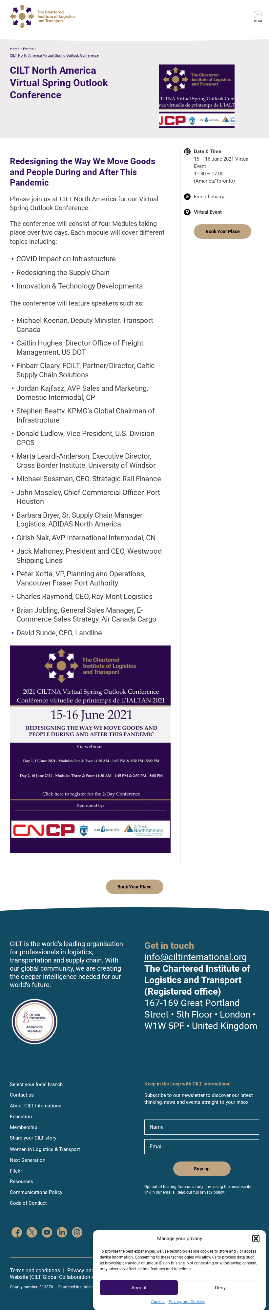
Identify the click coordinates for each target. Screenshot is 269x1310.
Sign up (202, 1168)
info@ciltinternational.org (195, 957)
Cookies (158, 1302)
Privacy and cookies (90, 1270)
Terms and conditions (35, 1270)
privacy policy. (212, 1192)
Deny (220, 1288)
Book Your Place (223, 231)
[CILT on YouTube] (47, 1233)
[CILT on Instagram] (77, 1233)
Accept (139, 1288)
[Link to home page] (42, 16)
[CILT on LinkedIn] (62, 1233)
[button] (256, 1238)
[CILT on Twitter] (32, 1233)
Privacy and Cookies (187, 1302)
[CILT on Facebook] (17, 1233)
